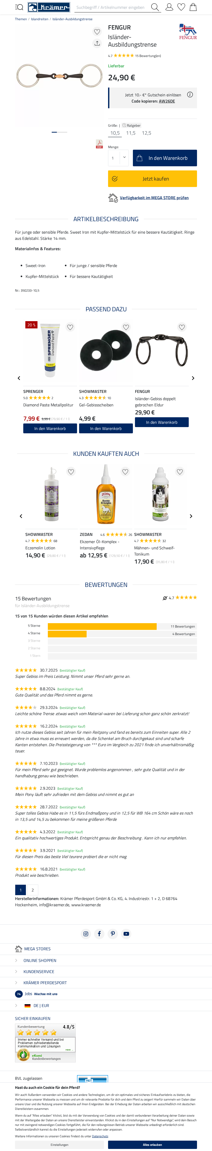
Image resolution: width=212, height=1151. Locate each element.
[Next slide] (193, 378)
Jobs (37, 993)
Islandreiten (39, 18)
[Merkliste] (181, 6)
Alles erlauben (152, 1144)
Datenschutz (100, 1136)
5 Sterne (34, 625)
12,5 (146, 133)
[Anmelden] (169, 6)
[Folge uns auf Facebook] (99, 934)
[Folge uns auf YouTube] (126, 934)
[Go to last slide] (19, 378)
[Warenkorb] (193, 6)
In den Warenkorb (50, 428)
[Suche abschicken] (156, 7)
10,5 (115, 133)
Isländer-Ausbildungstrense (72, 18)
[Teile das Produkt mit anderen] (97, 43)
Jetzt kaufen (156, 179)
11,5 (130, 133)
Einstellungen (59, 1144)
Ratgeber (134, 125)
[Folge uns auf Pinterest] (113, 934)
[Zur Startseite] (48, 7)
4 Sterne (34, 633)
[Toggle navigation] (19, 6)
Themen (21, 18)
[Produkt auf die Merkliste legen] (97, 31)
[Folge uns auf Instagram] (86, 934)
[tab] (54, 132)
